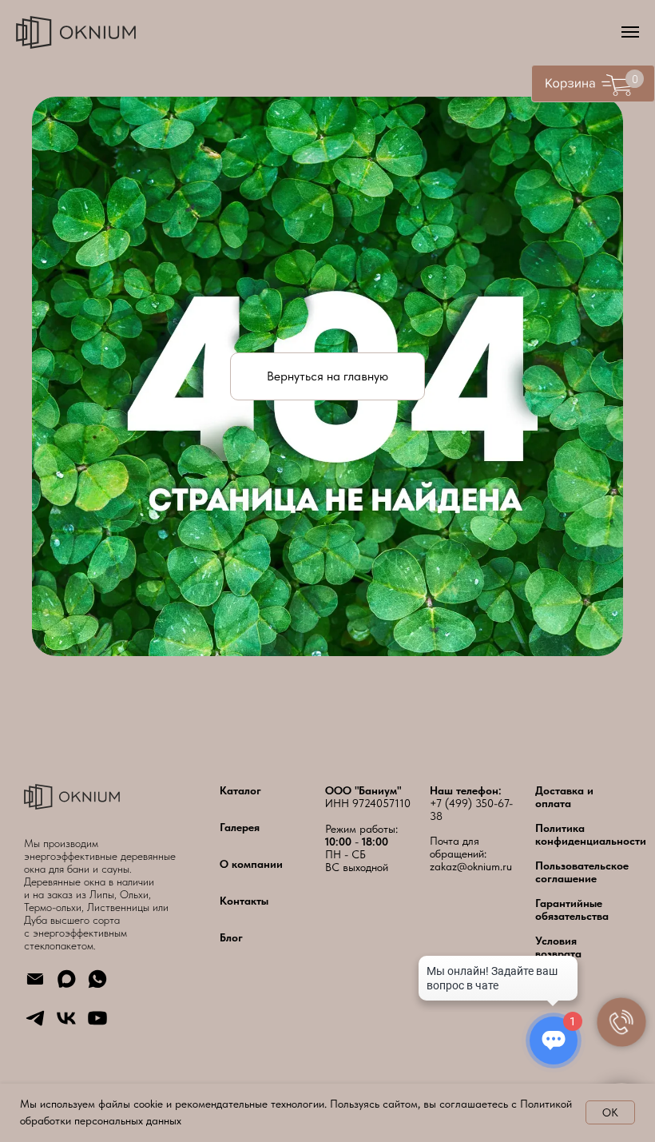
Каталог (240, 790)
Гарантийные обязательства (572, 909)
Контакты (244, 900)
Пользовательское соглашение (582, 872)
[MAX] (66, 986)
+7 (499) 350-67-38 (471, 809)
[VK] (66, 1025)
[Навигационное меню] (630, 32)
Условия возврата (558, 947)
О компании (251, 863)
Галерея (240, 827)
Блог (231, 937)
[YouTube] (97, 1025)
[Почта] (35, 986)
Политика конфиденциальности (590, 834)
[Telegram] (35, 1025)
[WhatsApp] (97, 986)
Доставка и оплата (564, 797)
